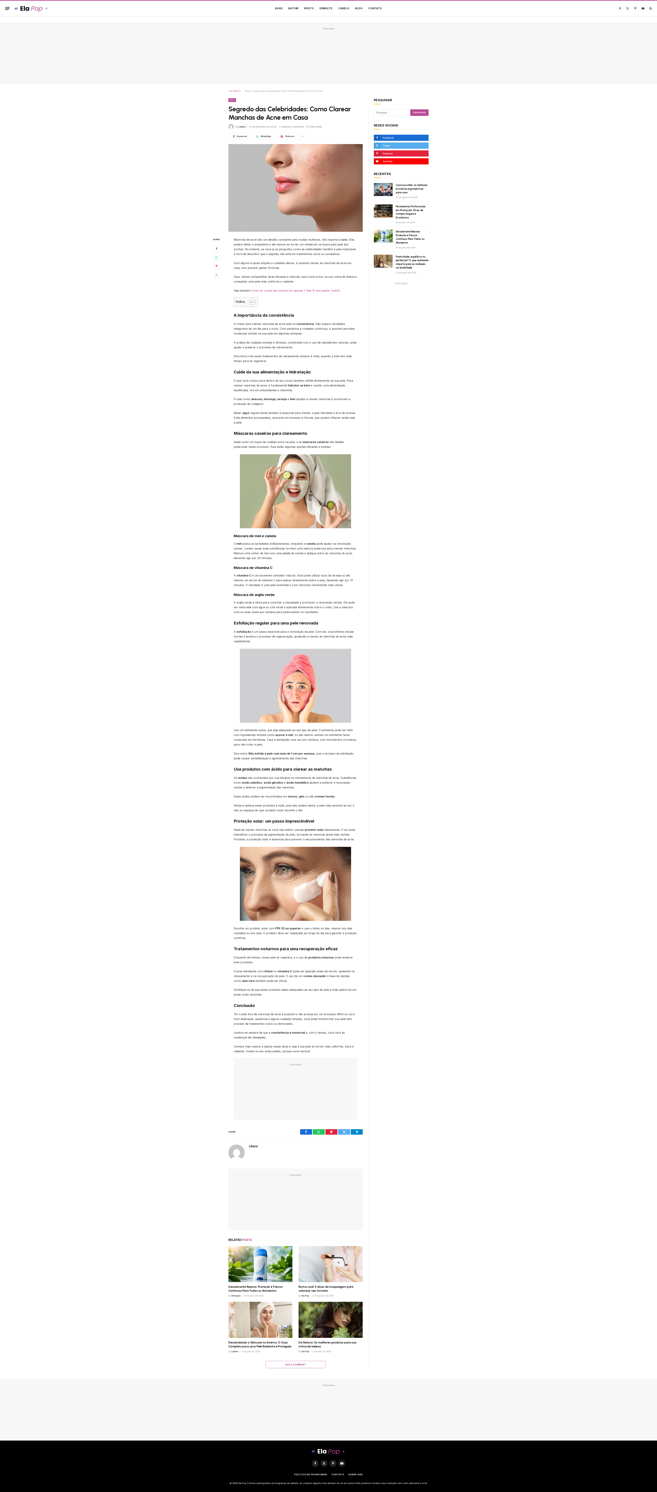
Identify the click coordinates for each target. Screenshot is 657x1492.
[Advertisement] (328, 55)
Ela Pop (305, 1295)
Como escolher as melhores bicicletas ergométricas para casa (411, 189)
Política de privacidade (310, 1474)
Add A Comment (295, 1364)
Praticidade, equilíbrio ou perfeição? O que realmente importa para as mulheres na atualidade (412, 262)
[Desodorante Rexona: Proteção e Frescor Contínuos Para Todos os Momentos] (260, 1264)
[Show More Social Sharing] (303, 136)
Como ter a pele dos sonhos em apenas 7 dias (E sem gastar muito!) (295, 290)
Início (247, 91)
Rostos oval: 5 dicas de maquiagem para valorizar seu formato (326, 1288)
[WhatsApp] (216, 257)
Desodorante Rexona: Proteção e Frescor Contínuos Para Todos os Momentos (255, 1288)
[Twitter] (216, 274)
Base (278, 8)
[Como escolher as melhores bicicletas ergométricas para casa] (383, 189)
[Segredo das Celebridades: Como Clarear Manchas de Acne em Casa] (295, 188)
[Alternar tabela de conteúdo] (250, 302)
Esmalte (326, 8)
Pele (232, 100)
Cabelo (343, 8)
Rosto (309, 8)
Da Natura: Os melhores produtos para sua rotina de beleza (327, 1344)
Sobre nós (355, 1474)
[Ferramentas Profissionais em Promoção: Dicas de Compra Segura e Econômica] (383, 210)
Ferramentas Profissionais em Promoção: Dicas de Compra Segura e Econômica (411, 212)
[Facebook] (216, 248)
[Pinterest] (216, 266)
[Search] (650, 8)
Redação (236, 1295)
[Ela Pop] (31, 8)
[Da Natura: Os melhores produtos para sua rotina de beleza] (331, 1320)
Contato (375, 8)
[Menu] (7, 8)
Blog (359, 8)
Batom (293, 8)
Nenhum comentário (293, 126)
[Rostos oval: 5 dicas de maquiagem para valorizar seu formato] (331, 1264)
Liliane (242, 126)
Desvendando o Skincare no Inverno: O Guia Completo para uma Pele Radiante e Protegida (259, 1344)
